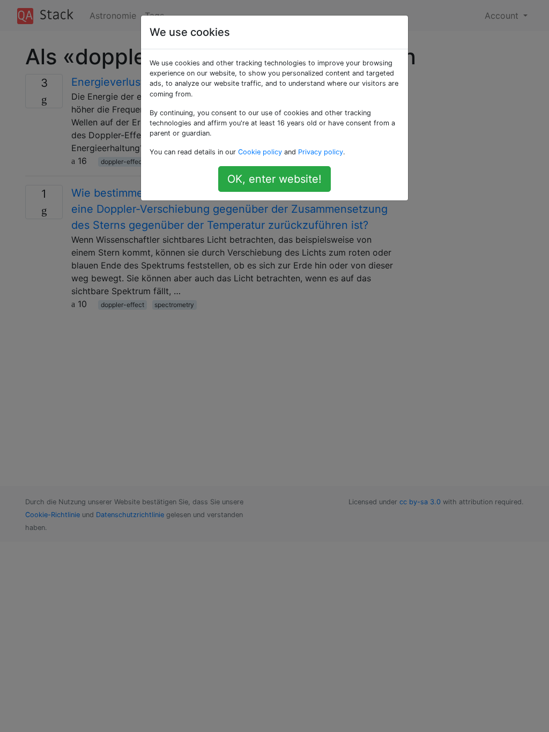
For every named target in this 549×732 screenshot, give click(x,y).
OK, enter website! (274, 179)
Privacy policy (320, 152)
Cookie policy (260, 152)
